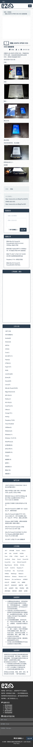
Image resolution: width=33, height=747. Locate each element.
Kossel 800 (25, 559)
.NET (6, 550)
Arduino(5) (8, 342)
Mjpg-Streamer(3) (10, 392)
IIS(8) (6, 370)
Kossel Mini (7, 562)
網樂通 (20, 591)
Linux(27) (7, 384)
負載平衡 (21, 585)
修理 (26, 585)
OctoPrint (12, 568)
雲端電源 (22, 588)
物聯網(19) (8, 459)
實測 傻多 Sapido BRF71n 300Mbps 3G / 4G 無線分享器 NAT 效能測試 (16, 249)
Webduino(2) (8, 431)
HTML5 (16, 556)
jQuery (13, 559)
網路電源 (14, 591)
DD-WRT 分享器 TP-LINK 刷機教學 (15, 539)
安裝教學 (13, 582)
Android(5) (8, 338)
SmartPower (8, 571)
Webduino (21, 573)
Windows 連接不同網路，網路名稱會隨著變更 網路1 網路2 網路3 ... (16, 522)
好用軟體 (25, 579)
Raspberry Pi (20, 568)
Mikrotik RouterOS (21, 562)
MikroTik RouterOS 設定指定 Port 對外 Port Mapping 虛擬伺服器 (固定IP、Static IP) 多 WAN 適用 (16, 534)
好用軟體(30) (8, 445)
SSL (14, 571)
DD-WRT (15, 553)
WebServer (7, 576)
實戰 (27, 588)
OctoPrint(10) (9, 406)
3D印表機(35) (9, 335)
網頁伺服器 (7, 591)
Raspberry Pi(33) (10, 420)
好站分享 (7, 582)
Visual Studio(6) (9, 424)
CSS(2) (7, 349)
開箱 (12, 49)
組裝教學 (11, 588)
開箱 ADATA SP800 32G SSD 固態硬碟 (16, 14)
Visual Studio (20, 571)
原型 (6, 588)
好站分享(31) (8, 449)
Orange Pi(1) (8, 413)
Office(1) (7, 409)
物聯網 (23, 582)
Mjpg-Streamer (8, 565)
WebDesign (13, 573)
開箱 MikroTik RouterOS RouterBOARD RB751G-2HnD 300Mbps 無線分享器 (14, 243)
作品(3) (7, 456)
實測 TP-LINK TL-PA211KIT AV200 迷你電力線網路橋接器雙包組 (16, 255)
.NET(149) (8, 331)
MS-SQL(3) (8, 395)
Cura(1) (7, 352)
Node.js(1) (8, 399)
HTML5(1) (8, 363)
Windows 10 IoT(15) (10, 438)
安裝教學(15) (8, 452)
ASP (6, 553)
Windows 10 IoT (22, 576)
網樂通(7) (7, 473)
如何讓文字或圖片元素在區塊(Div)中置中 (16, 504)
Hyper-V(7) (8, 367)
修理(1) (7, 463)
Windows (14, 576)
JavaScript (7, 559)
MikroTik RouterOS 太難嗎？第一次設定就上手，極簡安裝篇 (16, 509)
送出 (29, 738)
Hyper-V (22, 556)
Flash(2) (7, 359)
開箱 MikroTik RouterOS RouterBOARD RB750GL (13, 264)
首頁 (5, 12)
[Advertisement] (16, 28)
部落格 (9, 12)
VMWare (7, 573)
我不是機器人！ (14, 230)
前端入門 (7, 585)
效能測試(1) (8, 466)
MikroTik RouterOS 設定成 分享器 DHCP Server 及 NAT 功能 (14, 527)
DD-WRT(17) (9, 356)
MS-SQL (16, 565)
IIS (26, 556)
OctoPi (6, 568)
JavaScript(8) (9, 374)
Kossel (19, 559)
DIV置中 (22, 553)
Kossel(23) (8, 381)
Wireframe (7, 579)
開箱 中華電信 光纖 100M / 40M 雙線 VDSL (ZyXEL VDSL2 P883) (15, 491)
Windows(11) (8, 434)
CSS (10, 553)
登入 (4, 1)
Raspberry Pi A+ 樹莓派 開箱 (14, 259)
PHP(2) (7, 417)
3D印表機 (11, 550)
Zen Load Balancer (16, 579)
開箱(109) (8, 470)
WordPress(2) (9, 441)
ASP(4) (7, 345)
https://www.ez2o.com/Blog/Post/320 (16, 204)
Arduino (23, 550)
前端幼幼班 (14, 585)
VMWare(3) (8, 427)
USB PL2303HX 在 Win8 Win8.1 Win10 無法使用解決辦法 (16, 486)
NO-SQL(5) (8, 402)
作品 (19, 582)
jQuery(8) (7, 377)
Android (18, 550)
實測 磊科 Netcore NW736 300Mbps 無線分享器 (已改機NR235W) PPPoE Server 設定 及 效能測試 (16, 498)
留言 (22, 230)
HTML (10, 556)
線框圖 (25, 591)
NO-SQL (22, 565)
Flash (6, 556)
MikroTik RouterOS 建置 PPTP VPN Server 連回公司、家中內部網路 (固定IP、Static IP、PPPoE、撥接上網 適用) (16, 516)
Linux (14, 562)
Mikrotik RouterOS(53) (11, 388)
